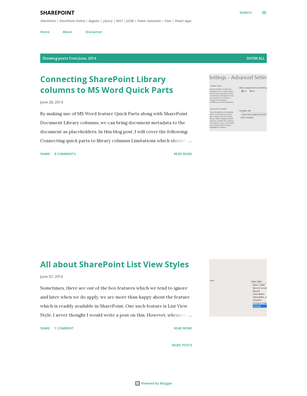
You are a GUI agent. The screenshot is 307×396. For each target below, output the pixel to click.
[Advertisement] (116, 208)
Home (44, 32)
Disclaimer (94, 32)
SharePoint (57, 12)
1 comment (64, 328)
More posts (182, 345)
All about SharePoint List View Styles (114, 264)
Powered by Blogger (156, 383)
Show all (256, 58)
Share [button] (45, 154)
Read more (183, 154)
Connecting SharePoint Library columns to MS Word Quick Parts (106, 84)
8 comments (65, 154)
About (67, 32)
